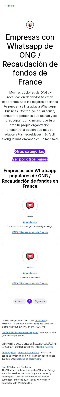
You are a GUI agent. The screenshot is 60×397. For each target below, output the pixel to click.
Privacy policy (9, 352)
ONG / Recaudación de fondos (30, 232)
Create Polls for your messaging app (20, 332)
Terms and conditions (28, 352)
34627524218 (46, 347)
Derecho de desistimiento (29, 359)
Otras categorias (29, 151)
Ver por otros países (30, 159)
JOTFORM (40, 320)
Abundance (30, 222)
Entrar (11, 5)
